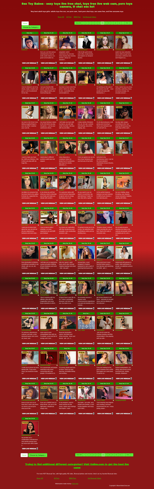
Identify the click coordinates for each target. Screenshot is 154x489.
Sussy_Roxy (101, 400)
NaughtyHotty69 (120, 400)
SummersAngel (45, 365)
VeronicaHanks (120, 50)
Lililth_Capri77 (120, 365)
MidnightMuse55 (120, 295)
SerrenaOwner (120, 120)
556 (127, 23)
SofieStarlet (81, 400)
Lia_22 (80, 225)
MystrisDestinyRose (46, 225)
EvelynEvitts (44, 50)
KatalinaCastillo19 (84, 365)
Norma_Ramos (101, 365)
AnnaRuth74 (82, 155)
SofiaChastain (44, 85)
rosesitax (62, 155)
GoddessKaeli (101, 225)
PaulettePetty (26, 120)
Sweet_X (99, 260)
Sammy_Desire (45, 120)
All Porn (68, 17)
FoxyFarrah (81, 120)
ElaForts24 (25, 155)
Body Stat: (30, 33)
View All (78, 23)
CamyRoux (119, 155)
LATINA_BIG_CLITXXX (104, 85)
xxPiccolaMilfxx (27, 85)
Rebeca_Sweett (83, 295)
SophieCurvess (64, 400)
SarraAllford (63, 295)
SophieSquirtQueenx (84, 190)
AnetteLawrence (102, 190)
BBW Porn (77, 17)
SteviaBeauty (63, 225)
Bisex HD (61, 17)
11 (119, 23)
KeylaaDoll (118, 330)
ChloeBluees (44, 330)
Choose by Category (30, 27)
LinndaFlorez (119, 260)
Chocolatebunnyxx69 (28, 400)
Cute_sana (81, 330)
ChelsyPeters (44, 295)
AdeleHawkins (26, 435)
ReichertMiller (101, 155)
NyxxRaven (25, 295)
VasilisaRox (44, 155)
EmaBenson (63, 120)
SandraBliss (101, 330)
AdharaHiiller (44, 260)
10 (115, 23)
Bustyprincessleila (103, 50)
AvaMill (61, 190)
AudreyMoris (63, 85)
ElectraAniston (82, 50)
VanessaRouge (26, 330)
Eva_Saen (25, 225)
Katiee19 (24, 50)
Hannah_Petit (82, 85)
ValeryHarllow (44, 190)
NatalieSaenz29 (120, 190)
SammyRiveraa (120, 85)
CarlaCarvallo (63, 365)
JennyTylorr (100, 295)
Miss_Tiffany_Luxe (65, 260)
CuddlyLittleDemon (65, 50)
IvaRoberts (81, 260)
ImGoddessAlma (64, 330)
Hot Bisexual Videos (89, 17)
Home (25, 23)
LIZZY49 (24, 365)
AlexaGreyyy (26, 190)
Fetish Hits (75, 483)
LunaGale (100, 120)
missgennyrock (27, 260)
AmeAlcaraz (44, 400)
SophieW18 (119, 225)
